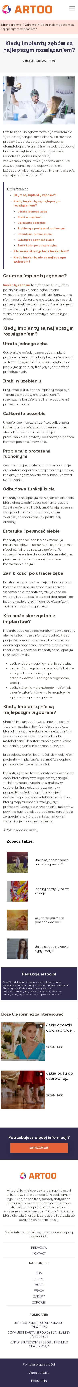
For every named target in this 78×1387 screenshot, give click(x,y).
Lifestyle (39, 1279)
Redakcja (39, 1248)
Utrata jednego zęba (32, 211)
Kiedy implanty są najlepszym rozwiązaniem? (37, 203)
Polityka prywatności (39, 1364)
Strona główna (11, 24)
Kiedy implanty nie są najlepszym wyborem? (40, 259)
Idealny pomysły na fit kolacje (52, 891)
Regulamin (39, 1381)
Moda (39, 1285)
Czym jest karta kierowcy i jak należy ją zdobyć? (39, 1334)
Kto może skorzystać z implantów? (41, 251)
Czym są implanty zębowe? (35, 195)
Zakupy (39, 1296)
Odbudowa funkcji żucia (35, 234)
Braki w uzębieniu (30, 217)
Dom (39, 1273)
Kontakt (39, 1253)
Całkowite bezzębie (32, 223)
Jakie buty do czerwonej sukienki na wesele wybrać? (59, 1076)
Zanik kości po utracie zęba (37, 245)
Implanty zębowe (16, 285)
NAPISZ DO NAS (39, 1147)
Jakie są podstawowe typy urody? (52, 949)
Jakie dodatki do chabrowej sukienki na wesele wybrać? (59, 1027)
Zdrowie (31, 24)
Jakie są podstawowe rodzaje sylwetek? (52, 862)
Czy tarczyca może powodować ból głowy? (49, 920)
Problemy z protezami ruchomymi (41, 228)
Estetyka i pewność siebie (36, 240)
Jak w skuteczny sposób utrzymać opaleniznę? (39, 1344)
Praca (39, 1290)
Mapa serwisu (38, 1373)
